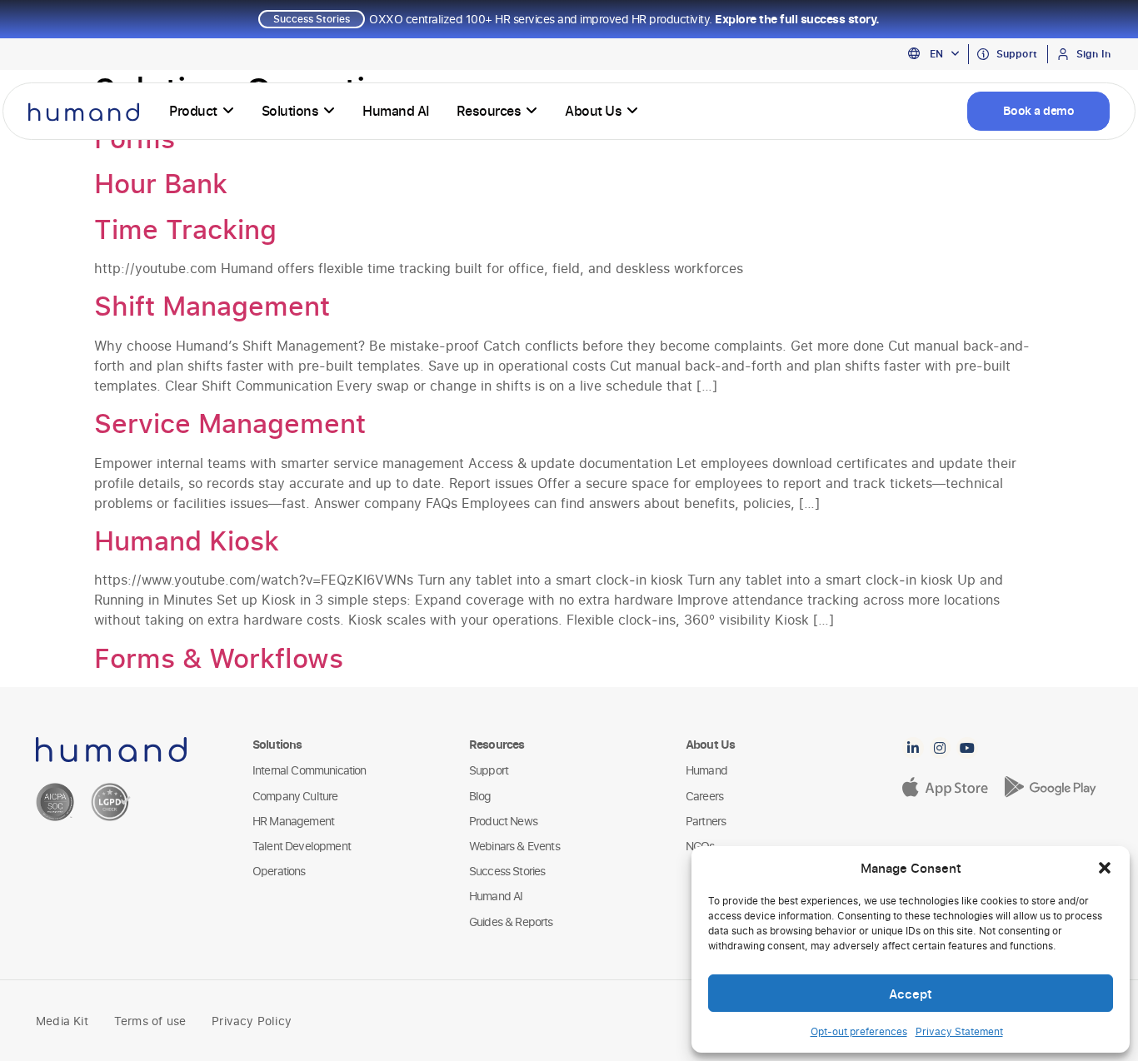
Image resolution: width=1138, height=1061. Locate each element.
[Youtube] (967, 748)
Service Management (230, 423)
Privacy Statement (959, 1031)
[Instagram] (940, 748)
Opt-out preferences (859, 1031)
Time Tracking (185, 229)
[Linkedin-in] (913, 748)
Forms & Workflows (218, 658)
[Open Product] (228, 111)
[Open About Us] (632, 111)
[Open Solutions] (329, 111)
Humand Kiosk (186, 540)
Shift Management (212, 305)
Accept (910, 993)
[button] (1104, 867)
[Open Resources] (531, 111)
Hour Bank (160, 183)
